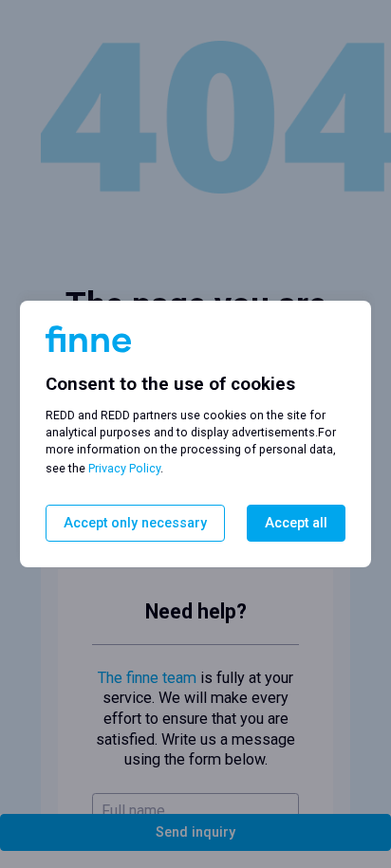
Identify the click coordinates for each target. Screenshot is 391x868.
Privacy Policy (124, 468)
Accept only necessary (135, 523)
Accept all (296, 523)
